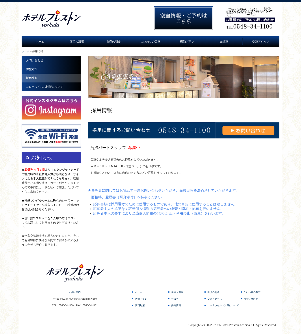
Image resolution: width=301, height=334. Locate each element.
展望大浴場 (77, 41)
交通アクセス (260, 41)
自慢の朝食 (113, 41)
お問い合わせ (34, 60)
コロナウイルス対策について (44, 86)
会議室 (224, 41)
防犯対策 (31, 69)
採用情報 (31, 78)
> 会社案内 (75, 292)
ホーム (40, 41)
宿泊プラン (187, 41)
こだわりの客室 (150, 41)
